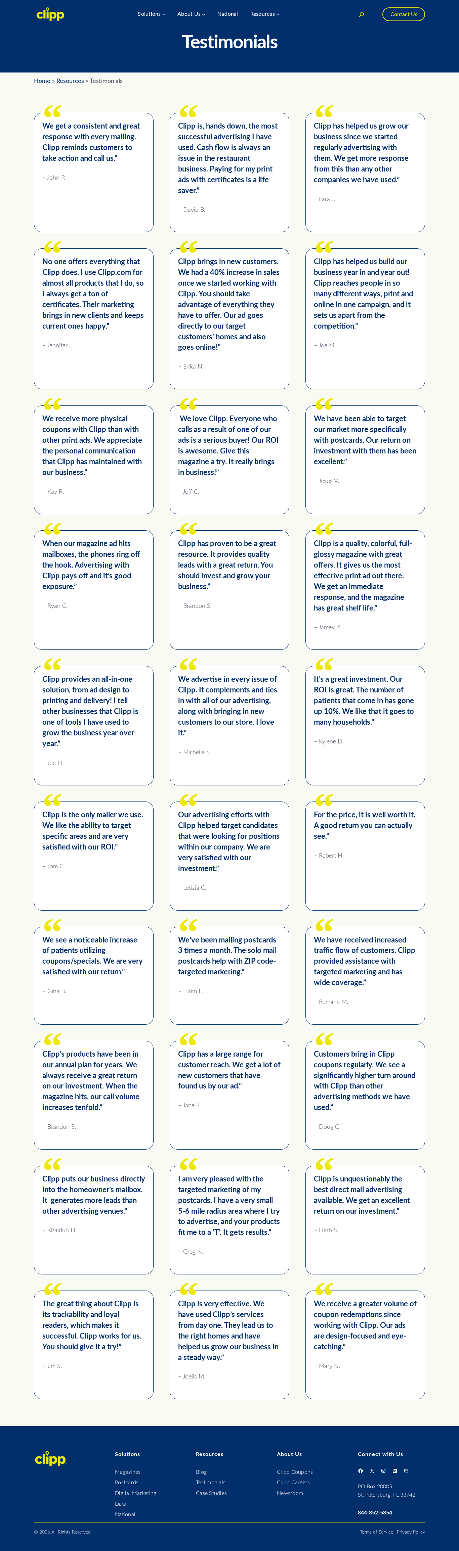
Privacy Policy (411, 1532)
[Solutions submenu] (164, 14)
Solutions (127, 1454)
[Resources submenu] (278, 14)
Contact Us (403, 14)
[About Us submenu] (203, 14)
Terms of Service (376, 1532)
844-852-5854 (375, 1512)
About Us (289, 1454)
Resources (70, 81)
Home (42, 81)
